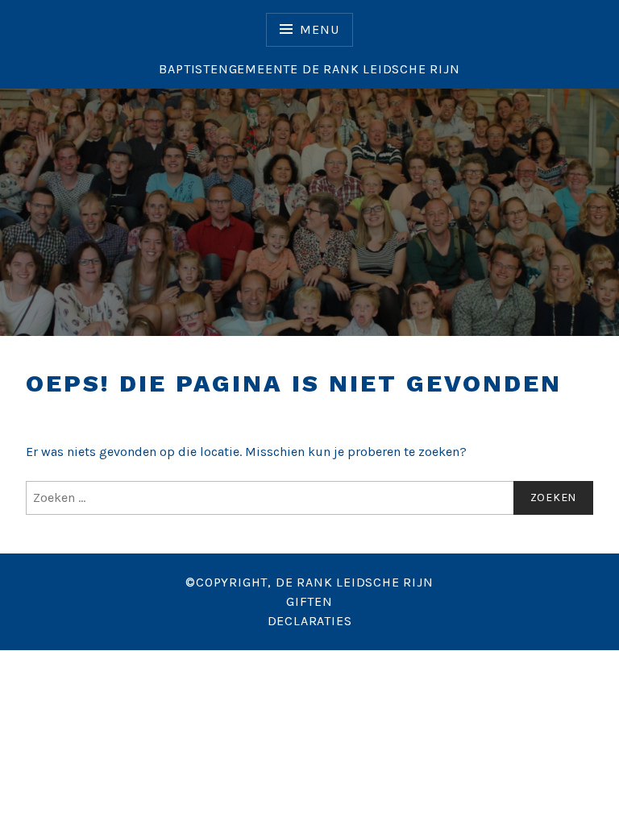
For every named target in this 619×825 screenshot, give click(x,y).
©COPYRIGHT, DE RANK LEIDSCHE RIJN (309, 582)
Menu (319, 29)
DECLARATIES (310, 620)
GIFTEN (309, 601)
